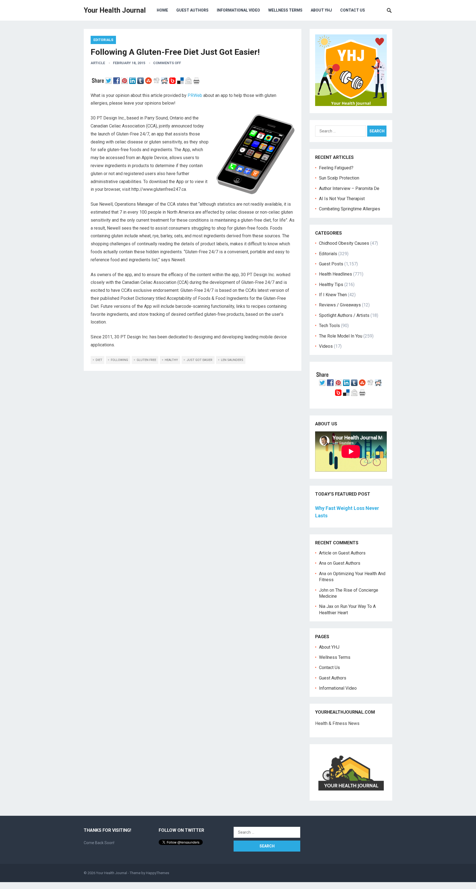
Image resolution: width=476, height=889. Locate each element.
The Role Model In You (340, 336)
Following (119, 360)
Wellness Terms (285, 10)
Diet (99, 360)
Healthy (171, 360)
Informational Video (238, 10)
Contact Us (352, 10)
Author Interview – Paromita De (349, 188)
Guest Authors (192, 10)
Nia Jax (326, 606)
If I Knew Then (333, 294)
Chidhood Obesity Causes (344, 243)
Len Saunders (232, 360)
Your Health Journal (115, 10)
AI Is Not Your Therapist (342, 198)
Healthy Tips (331, 284)
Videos (326, 346)
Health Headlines (335, 274)
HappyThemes (157, 873)
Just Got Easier (199, 360)
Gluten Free (146, 360)
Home (162, 10)
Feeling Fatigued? (336, 167)
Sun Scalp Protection (339, 178)
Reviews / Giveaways (340, 305)
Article (98, 63)
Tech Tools (329, 325)
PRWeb (195, 95)
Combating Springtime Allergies (350, 208)
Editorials (103, 40)
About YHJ (321, 10)
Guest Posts (331, 264)
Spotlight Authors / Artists (344, 315)
